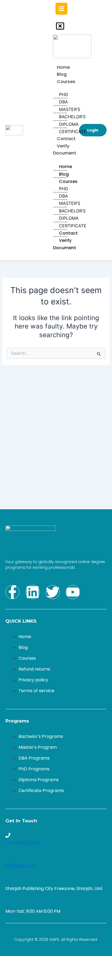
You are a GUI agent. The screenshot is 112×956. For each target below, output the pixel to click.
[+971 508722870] (7, 835)
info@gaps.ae (20, 865)
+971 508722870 (22, 843)
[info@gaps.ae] (8, 857)
